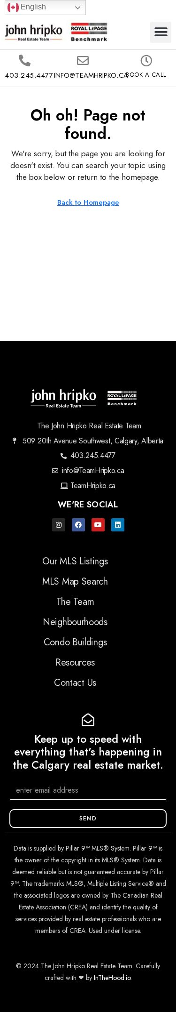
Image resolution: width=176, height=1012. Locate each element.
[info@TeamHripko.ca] (83, 60)
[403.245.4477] (25, 60)
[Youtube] (98, 524)
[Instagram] (58, 524)
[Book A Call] (146, 60)
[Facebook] (78, 524)
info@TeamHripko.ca (91, 75)
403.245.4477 (29, 75)
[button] (160, 32)
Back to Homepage (88, 202)
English (32, 7)
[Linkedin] (117, 524)
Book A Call (146, 74)
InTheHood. (110, 977)
